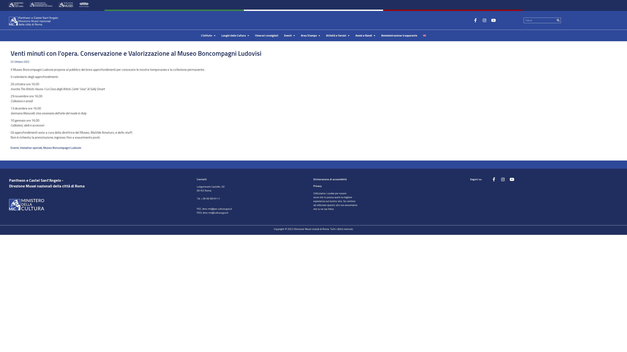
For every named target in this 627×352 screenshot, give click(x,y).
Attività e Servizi (336, 35)
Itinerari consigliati (266, 35)
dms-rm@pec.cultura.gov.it (217, 209)
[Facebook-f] (475, 20)
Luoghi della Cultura (233, 35)
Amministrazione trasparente (399, 35)
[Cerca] (558, 20)
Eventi (288, 35)
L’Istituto (206, 35)
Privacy (317, 186)
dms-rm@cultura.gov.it (215, 213)
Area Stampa (309, 35)
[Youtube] (493, 20)
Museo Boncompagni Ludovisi (62, 148)
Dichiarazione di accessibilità (330, 179)
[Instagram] (484, 20)
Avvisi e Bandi (363, 35)
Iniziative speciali (31, 148)
